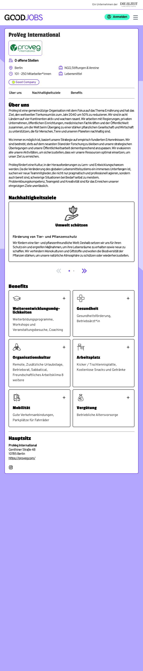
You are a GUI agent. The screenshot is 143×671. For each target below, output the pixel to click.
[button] (69, 271)
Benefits (76, 93)
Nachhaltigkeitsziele (46, 93)
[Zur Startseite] (23, 17)
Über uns (15, 93)
